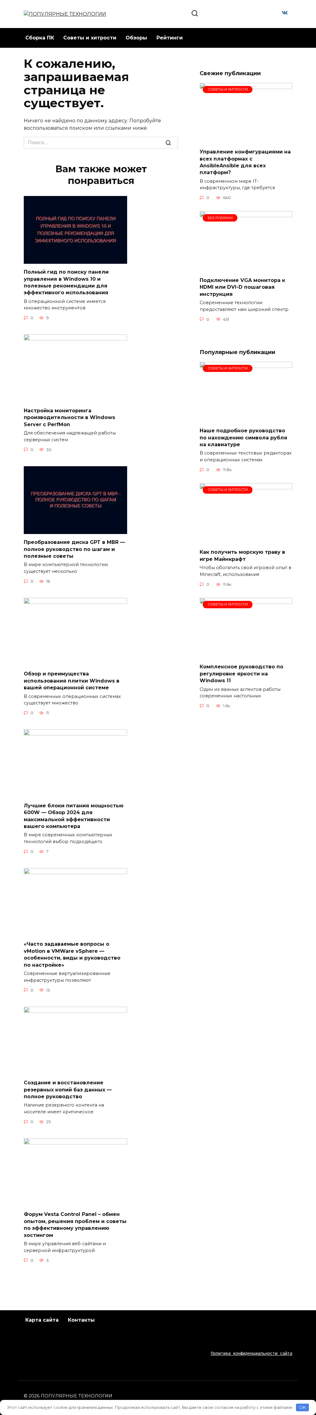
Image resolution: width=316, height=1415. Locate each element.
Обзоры (136, 38)
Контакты (81, 1320)
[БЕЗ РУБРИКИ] (246, 268)
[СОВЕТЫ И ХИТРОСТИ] (246, 140)
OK (302, 1407)
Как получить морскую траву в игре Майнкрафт (242, 555)
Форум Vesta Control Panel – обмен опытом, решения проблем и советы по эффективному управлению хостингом (75, 1224)
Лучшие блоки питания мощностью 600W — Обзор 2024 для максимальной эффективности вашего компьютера (73, 815)
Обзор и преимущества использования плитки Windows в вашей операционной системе (71, 681)
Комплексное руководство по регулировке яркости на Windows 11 (241, 673)
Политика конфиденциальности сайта (251, 1353)
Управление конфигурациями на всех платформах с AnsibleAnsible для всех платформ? (245, 162)
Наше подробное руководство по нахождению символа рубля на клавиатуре (243, 437)
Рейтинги (169, 38)
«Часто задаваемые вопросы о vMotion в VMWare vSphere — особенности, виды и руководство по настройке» (72, 954)
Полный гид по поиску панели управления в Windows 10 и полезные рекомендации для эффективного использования (66, 282)
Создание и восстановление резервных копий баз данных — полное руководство (68, 1089)
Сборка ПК (39, 38)
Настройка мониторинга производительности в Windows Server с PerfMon (69, 417)
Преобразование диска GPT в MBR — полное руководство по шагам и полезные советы (74, 549)
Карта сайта (42, 1320)
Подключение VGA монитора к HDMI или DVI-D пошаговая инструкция (242, 287)
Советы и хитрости (89, 38)
